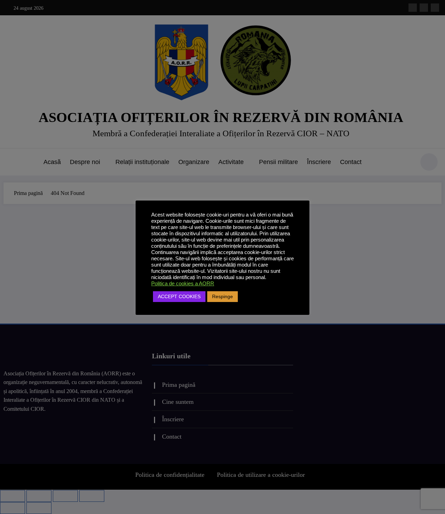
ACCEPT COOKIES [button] (179, 296)
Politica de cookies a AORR (182, 283)
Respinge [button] (222, 296)
